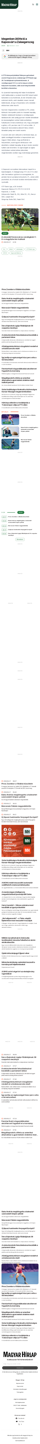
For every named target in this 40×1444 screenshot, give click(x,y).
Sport (5, 233)
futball (11, 249)
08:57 (4, 517)
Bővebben (20, 539)
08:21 (4, 530)
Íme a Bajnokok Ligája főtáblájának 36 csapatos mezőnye (22, 534)
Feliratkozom (20, 1368)
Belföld (7, 435)
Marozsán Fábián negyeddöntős (26, 440)
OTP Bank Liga (31, 249)
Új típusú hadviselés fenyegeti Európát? (20, 529)
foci (4, 249)
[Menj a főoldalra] (9, 4)
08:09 (4, 533)
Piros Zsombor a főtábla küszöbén (28, 416)
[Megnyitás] (37, 4)
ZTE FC (5, 253)
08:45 (4, 521)
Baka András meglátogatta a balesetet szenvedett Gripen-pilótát (29, 429)
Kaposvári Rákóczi (16, 253)
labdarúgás (19, 249)
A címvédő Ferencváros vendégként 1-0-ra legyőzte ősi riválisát (19, 238)
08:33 (4, 526)
